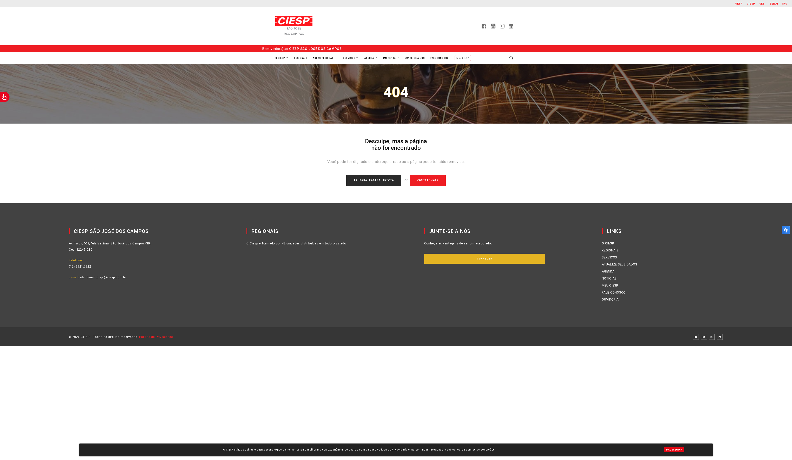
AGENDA (608, 271)
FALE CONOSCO (614, 292)
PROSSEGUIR (674, 449)
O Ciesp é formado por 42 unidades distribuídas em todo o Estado (296, 243)
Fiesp (739, 3)
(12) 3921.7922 (80, 266)
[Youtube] (493, 27)
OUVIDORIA (610, 299)
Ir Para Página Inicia (374, 180)
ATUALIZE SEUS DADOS (619, 264)
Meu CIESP (462, 58)
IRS (784, 3)
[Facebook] (484, 27)
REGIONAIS (610, 250)
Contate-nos (427, 180)
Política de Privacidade (156, 337)
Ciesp (751, 3)
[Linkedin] (511, 27)
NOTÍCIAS (609, 278)
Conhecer (484, 258)
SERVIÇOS (609, 257)
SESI (762, 3)
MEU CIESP (610, 285)
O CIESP (608, 243)
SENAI (774, 3)
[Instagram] (502, 27)
